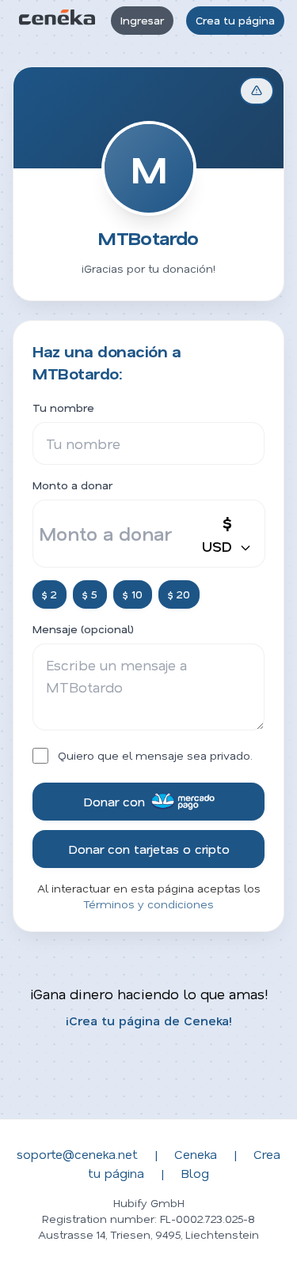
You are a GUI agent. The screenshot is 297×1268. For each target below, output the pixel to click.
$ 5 (89, 594)
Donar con (114, 801)
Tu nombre (63, 407)
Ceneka (195, 1153)
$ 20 (179, 594)
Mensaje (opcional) (83, 628)
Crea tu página (235, 20)
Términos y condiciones (148, 903)
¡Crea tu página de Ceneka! (149, 1020)
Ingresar (142, 20)
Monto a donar (72, 484)
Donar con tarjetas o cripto (149, 848)
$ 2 (49, 594)
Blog (195, 1172)
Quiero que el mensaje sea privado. (155, 755)
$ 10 (133, 594)
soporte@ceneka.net (77, 1153)
